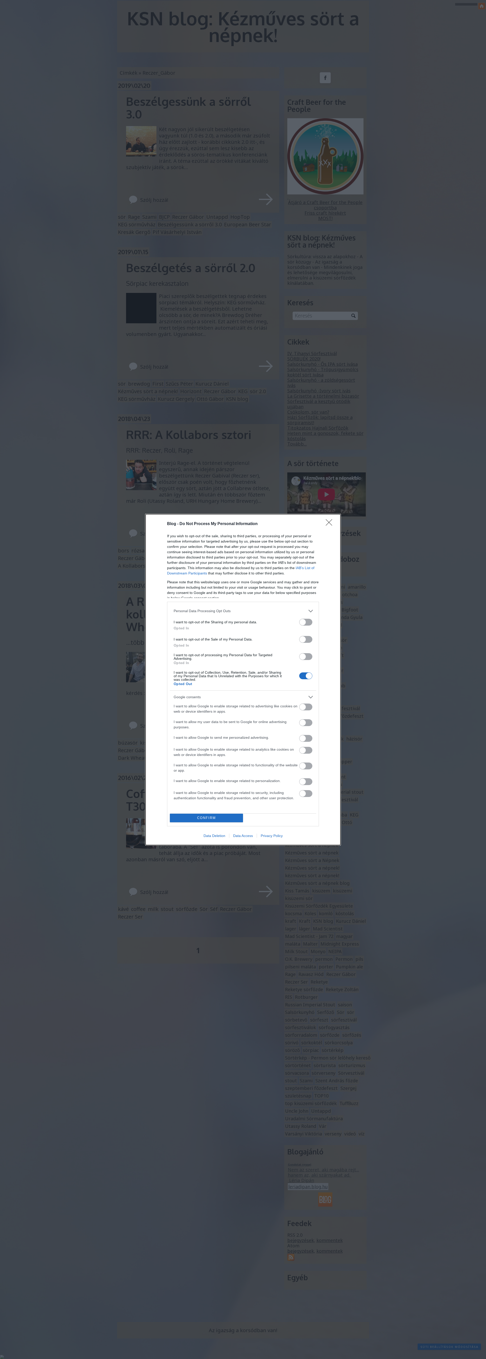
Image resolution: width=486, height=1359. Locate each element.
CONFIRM (206, 818)
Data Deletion (214, 836)
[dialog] (243, 679)
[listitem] (243, 611)
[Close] (330, 524)
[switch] (305, 622)
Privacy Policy (272, 836)
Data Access (243, 836)
